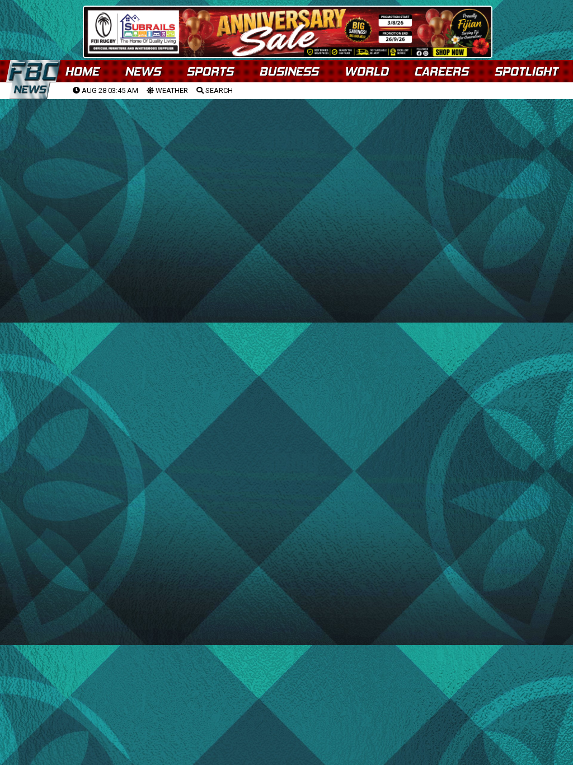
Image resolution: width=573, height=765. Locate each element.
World (366, 71)
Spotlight (526, 71)
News (143, 71)
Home (82, 71)
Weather (171, 90)
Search (218, 90)
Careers (441, 71)
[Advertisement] (286, 185)
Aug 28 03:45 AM (109, 90)
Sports (209, 71)
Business (288, 71)
